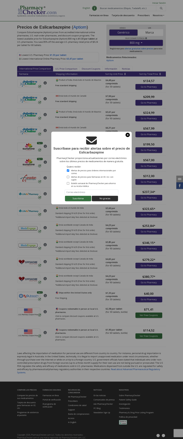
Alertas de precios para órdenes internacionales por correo (93, 172)
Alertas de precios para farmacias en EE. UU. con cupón (92, 178)
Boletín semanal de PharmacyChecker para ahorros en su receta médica (93, 184)
